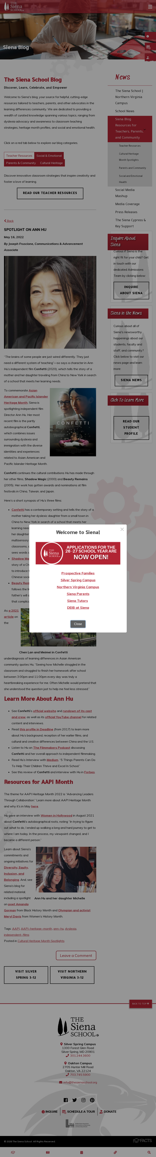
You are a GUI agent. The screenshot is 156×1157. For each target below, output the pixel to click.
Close (78, 624)
